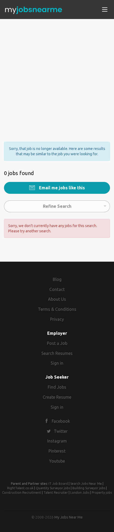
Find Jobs (57, 387)
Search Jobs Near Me (86, 483)
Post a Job (57, 343)
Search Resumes (57, 353)
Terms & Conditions (57, 309)
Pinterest (57, 451)
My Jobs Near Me (68, 517)
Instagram (57, 441)
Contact (57, 289)
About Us (57, 299)
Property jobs (102, 492)
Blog (57, 279)
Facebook (61, 421)
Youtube (57, 461)
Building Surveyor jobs (88, 488)
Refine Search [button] (57, 206)
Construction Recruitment (21, 492)
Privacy (57, 319)
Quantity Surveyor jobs (53, 488)
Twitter (61, 431)
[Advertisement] (57, 76)
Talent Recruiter (55, 492)
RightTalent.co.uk (20, 488)
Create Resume (57, 397)
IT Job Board (58, 483)
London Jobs (79, 492)
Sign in (57, 363)
